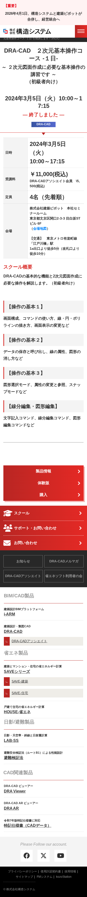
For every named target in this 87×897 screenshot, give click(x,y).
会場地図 (40, 228)
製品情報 (43, 471)
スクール (21, 513)
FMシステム (44, 876)
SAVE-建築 (20, 681)
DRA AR (11, 808)
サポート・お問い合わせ (35, 528)
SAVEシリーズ (17, 671)
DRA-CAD (13, 631)
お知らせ (23, 561)
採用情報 (70, 871)
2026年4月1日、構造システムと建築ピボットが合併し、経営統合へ (43, 16)
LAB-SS (11, 740)
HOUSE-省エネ (17, 712)
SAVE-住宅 (20, 693)
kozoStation (64, 876)
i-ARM (9, 614)
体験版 (43, 483)
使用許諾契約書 (51, 871)
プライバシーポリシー (22, 871)
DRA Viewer (15, 791)
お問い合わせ (25, 543)
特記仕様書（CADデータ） (27, 825)
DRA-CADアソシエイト (23, 576)
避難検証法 (13, 758)
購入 (43, 495)
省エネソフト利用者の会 (63, 576)
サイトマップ (24, 876)
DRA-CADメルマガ (64, 561)
